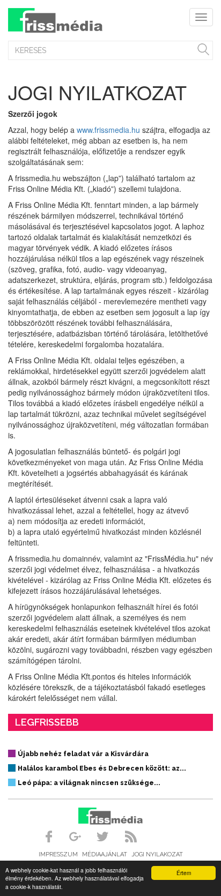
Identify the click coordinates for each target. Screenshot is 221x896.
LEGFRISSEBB (47, 722)
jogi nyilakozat (157, 854)
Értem (183, 873)
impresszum (58, 854)
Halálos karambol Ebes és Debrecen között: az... (102, 768)
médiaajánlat (104, 854)
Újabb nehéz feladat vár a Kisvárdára (83, 754)
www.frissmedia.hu (108, 129)
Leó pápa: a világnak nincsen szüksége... (89, 783)
